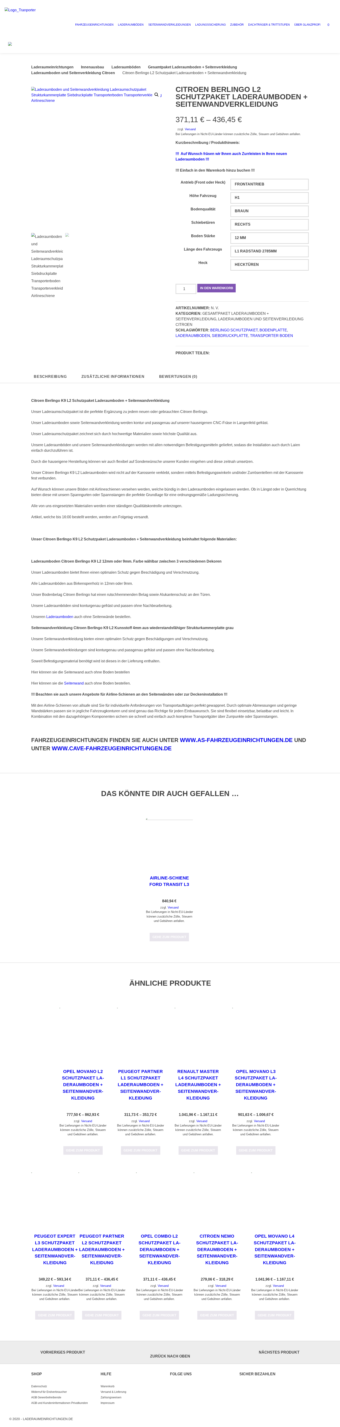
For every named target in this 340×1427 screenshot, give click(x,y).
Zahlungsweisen (111, 1397)
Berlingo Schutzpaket (234, 330)
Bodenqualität (203, 209)
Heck (202, 263)
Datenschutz (39, 1386)
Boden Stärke (203, 236)
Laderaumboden (193, 336)
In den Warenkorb (216, 288)
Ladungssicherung (210, 24)
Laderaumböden (131, 24)
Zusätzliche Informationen (113, 377)
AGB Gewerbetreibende (46, 1397)
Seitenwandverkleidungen (169, 24)
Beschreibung (50, 377)
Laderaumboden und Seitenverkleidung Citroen (73, 73)
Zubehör (237, 24)
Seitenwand (74, 683)
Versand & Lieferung (113, 1392)
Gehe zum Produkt (169, 937)
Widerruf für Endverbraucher (49, 1392)
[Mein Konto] (332, 24)
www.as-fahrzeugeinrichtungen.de (236, 740)
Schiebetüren (203, 222)
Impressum (107, 1403)
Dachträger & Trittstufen (269, 24)
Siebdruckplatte (230, 336)
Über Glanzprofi (307, 24)
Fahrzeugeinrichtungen (94, 24)
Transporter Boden (271, 336)
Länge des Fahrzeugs (203, 249)
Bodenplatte (273, 330)
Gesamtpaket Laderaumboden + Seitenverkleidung (192, 67)
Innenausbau (92, 67)
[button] (215, 353)
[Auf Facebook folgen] (174, 1387)
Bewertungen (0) (178, 377)
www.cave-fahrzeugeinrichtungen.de (112, 748)
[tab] (50, 376)
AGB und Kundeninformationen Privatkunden (59, 1403)
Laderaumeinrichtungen (52, 67)
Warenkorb (107, 1386)
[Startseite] (36, 24)
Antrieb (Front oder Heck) (203, 182)
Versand (190, 129)
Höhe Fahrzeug (202, 196)
